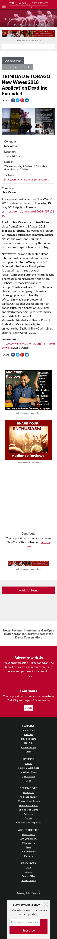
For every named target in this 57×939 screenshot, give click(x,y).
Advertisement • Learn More (28, 40)
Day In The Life (28, 738)
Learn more (28, 676)
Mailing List (28, 792)
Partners (28, 856)
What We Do (28, 843)
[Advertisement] (28, 498)
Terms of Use (28, 876)
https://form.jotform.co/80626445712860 (26, 179)
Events (28, 763)
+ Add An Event (28, 590)
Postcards (28, 734)
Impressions (29, 730)
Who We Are (28, 834)
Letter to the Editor (28, 805)
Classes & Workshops (28, 767)
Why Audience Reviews (29, 801)
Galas (28, 780)
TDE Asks (28, 743)
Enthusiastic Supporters (29, 822)
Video (29, 751)
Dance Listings (13, 60)
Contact (28, 871)
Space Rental (28, 776)
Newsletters (30, 851)
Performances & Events (17, 66)
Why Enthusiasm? (28, 838)
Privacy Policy (29, 880)
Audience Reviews (29, 796)
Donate (28, 707)
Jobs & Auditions (28, 772)
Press (28, 847)
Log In (29, 867)
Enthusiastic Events (28, 809)
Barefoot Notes (28, 747)
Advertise (28, 814)
